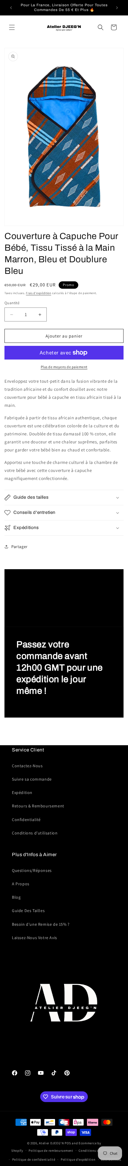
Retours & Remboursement (38, 806)
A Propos (20, 883)
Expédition (22, 792)
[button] (11, 27)
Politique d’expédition (78, 1159)
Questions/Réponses (32, 870)
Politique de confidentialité (33, 1159)
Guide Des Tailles (28, 910)
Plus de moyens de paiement (64, 367)
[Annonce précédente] (11, 7)
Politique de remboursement (51, 1150)
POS (68, 1143)
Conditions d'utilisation (34, 833)
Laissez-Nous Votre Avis (34, 937)
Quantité (11, 302)
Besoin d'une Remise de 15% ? (41, 924)
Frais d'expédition (38, 293)
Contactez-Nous (27, 765)
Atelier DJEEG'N (51, 1143)
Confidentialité (26, 819)
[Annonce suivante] (117, 7)
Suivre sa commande (32, 779)
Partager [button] (19, 546)
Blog (16, 897)
